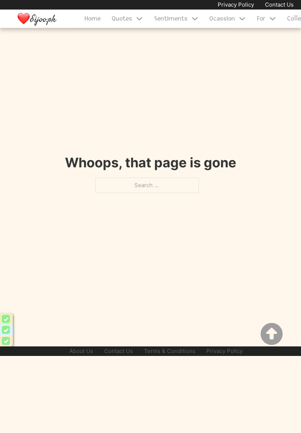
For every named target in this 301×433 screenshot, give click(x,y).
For (261, 18)
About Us (81, 351)
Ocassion (222, 18)
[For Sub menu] (272, 18)
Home (92, 18)
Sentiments (171, 18)
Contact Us (279, 4)
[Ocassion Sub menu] (242, 18)
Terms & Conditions (169, 351)
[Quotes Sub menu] (139, 18)
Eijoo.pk (43, 19)
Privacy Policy (236, 4)
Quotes (122, 18)
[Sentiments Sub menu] (195, 18)
